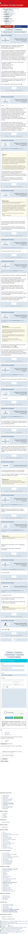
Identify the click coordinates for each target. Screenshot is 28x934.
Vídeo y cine (5, 840)
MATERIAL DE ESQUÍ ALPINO (12, 5)
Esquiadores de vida (7, 889)
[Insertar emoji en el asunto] (26, 675)
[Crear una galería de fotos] (21, 684)
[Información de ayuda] (25, 680)
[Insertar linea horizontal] (23, 680)
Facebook (5, 813)
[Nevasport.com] (4, 3)
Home (4, 832)
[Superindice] (14, 680)
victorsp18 (5, 101)
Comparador (6, 21)
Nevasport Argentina (8, 848)
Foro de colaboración (8, 854)
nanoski (5, 625)
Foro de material (7, 855)
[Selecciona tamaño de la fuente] (18, 680)
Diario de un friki (6, 888)
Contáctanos (6, 801)
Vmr (5, 145)
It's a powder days (7, 880)
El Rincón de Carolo (7, 870)
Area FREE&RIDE (7, 864)
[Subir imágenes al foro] (16, 683)
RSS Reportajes (6, 897)
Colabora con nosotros (8, 802)
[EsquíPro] (5, 827)
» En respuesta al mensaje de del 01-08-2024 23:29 (12, 531)
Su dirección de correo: (6, 668)
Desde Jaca (5, 873)
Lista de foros (18, 29)
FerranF (5, 195)
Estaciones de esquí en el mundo (10, 834)
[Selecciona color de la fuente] (16, 680)
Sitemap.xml (6, 796)
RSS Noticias (6, 896)
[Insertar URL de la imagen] (9, 684)
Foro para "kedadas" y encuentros (11, 856)
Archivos (7, 740)
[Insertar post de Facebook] (23, 684)
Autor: (2, 663)
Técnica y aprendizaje (8, 858)
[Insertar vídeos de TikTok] (7, 687)
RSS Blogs (5, 898)
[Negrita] (3, 680)
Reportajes (5, 835)
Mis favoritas (7, 734)
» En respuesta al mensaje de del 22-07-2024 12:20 (12, 247)
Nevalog (5, 845)
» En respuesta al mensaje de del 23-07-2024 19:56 (12, 375)
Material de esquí (7, 844)
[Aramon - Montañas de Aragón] (10, 926)
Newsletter (5, 808)
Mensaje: (3, 678)
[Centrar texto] (7, 684)
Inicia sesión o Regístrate (20, 32)
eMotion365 (5, 907)
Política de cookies (7, 800)
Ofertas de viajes (7, 842)
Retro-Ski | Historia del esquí (9, 878)
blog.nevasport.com (7, 807)
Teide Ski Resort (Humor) (9, 891)
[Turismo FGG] (12, 928)
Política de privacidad (8, 799)
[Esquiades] (13, 927)
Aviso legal (5, 797)
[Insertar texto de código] (5, 684)
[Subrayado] (7, 680)
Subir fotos (7, 732)
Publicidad (5, 805)
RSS (15, 639)
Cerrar (2, 761)
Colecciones (6, 14)
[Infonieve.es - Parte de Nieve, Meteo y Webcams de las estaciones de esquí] (14, 923)
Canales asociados (7, 837)
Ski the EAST (6, 877)
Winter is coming (7, 876)
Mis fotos (6, 733)
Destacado (10, 29)
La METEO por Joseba (8, 905)
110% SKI (5, 875)
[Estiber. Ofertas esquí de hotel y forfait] (9, 929)
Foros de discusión (7, 838)
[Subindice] (12, 680)
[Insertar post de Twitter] (5, 687)
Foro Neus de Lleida (7, 861)
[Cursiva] (5, 680)
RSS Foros (5, 899)
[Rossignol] (3, 926)
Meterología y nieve (7, 860)
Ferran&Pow (6, 886)
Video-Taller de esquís (8, 904)
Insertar (6, 761)
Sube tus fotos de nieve (8, 843)
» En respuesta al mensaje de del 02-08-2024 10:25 (12, 569)
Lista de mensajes (7, 32)
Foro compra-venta (7, 18)
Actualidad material (8, 9)
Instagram (5, 816)
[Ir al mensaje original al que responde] (26, 148)
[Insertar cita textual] (3, 684)
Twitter (4, 815)
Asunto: (3, 673)
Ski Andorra (5, 859)
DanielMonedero (5, 41)
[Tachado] (9, 680)
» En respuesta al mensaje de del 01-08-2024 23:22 (12, 505)
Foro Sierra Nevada (7, 862)
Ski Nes (4, 872)
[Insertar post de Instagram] (3, 687)
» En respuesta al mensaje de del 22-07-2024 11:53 (12, 149)
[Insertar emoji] (25, 690)
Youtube (5, 817)
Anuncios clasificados (8, 806)
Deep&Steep (6, 884)
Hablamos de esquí (7, 883)
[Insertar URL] (21, 680)
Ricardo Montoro (7, 887)
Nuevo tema (8, 26)
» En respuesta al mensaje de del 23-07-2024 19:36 (12, 321)
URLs (6, 741)
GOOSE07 (5, 413)
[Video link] (12, 684)
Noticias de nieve (7, 833)
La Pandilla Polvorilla (7, 908)
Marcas (5, 11)
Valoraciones (6, 16)
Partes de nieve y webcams (9, 839)
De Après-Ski (6, 871)
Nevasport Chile (6, 846)
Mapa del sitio (6, 795)
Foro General (6, 853)
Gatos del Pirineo (7, 881)
